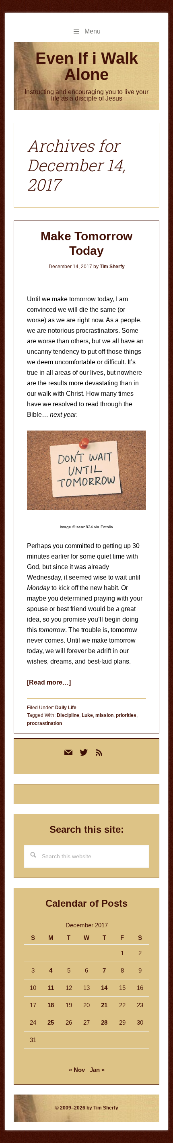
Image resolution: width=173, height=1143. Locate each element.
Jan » (97, 1069)
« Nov (77, 1069)
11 (51, 987)
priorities (126, 715)
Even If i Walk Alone (86, 66)
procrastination (44, 723)
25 (50, 1022)
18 (50, 1005)
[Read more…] (49, 682)
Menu (92, 31)
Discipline (68, 715)
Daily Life (65, 707)
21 (104, 1005)
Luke (87, 715)
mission (104, 715)
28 (104, 1022)
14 (104, 987)
